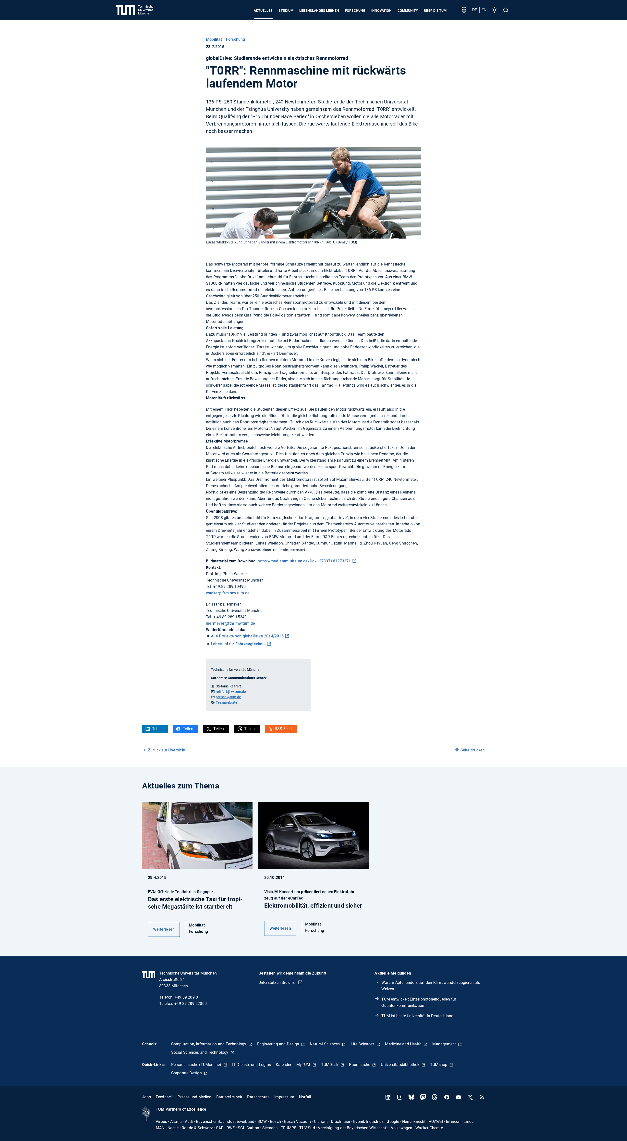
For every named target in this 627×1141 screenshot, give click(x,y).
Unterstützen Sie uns (277, 982)
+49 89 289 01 (187, 997)
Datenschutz (258, 1097)
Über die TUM (435, 11)
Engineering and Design (278, 1044)
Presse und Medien (194, 1097)
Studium (285, 11)
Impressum (284, 1097)
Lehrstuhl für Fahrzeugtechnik (238, 644)
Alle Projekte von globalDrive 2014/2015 (247, 636)
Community (408, 11)
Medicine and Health (403, 1044)
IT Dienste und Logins (251, 1064)
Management (444, 1044)
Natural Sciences (325, 1044)
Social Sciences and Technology (200, 1052)
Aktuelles (263, 11)
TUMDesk (330, 1064)
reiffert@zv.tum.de (231, 692)
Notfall (305, 1097)
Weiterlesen (164, 929)
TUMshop (439, 1064)
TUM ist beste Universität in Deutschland (417, 1016)
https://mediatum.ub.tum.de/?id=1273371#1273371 (304, 561)
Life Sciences (363, 1044)
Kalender (283, 1064)
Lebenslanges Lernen (319, 11)
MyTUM (303, 1064)
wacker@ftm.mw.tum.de (228, 593)
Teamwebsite (226, 702)
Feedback (164, 1097)
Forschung (355, 11)
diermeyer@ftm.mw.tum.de (230, 623)
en (484, 10)
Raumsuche (360, 1064)
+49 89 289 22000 (190, 1003)
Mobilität (214, 39)
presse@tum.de (228, 697)
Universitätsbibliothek (400, 1064)
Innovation (381, 11)
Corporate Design (187, 1073)
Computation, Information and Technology (209, 1044)
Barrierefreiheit (229, 1097)
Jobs (146, 1097)
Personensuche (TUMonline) (196, 1064)
